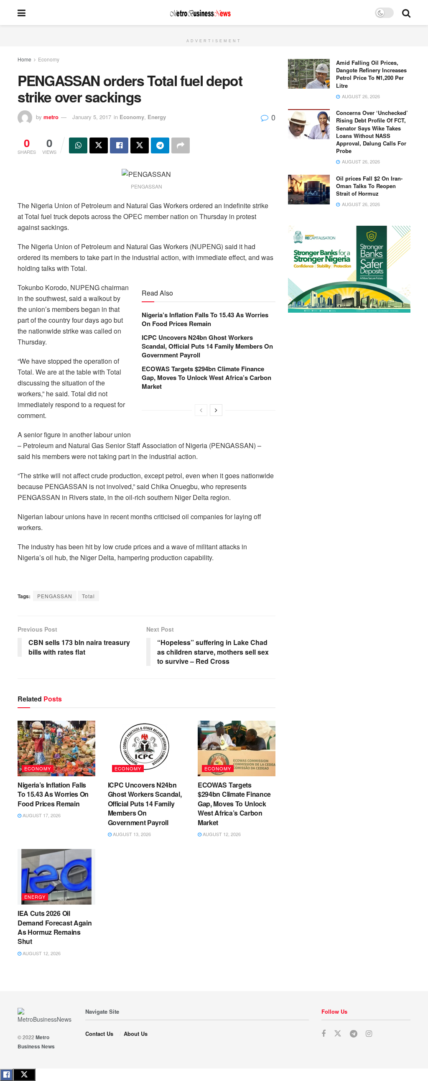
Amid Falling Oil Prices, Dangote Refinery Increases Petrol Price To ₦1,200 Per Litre (371, 74)
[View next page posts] (216, 410)
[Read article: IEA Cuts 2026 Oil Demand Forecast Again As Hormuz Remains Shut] (56, 877)
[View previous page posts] (201, 410)
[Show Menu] (21, 12)
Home (24, 59)
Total (88, 595)
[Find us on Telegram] (353, 1033)
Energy (157, 117)
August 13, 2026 (131, 834)
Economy (48, 59)
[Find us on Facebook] (323, 1033)
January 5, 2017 (91, 117)
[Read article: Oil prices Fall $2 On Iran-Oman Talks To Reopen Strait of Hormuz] (309, 190)
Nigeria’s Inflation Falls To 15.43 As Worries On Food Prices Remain (205, 319)
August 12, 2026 (221, 834)
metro (51, 117)
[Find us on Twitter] (337, 1033)
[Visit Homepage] (200, 12)
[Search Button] (406, 12)
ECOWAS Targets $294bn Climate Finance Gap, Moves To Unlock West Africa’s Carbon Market (206, 377)
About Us (136, 1034)
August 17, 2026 (41, 815)
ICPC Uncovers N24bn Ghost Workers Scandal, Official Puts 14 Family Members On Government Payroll (207, 346)
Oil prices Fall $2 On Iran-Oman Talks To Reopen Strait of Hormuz (369, 185)
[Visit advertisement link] (214, 29)
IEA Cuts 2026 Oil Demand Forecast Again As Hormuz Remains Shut (55, 927)
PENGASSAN (54, 595)
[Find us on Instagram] (369, 1033)
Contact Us (99, 1034)
